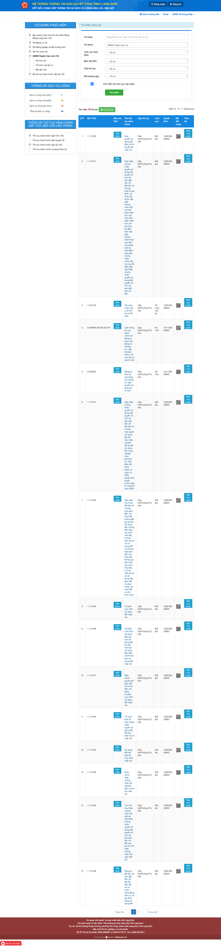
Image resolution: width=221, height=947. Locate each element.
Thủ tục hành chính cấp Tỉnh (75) (48, 135)
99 (62, 111)
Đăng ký (176, 4)
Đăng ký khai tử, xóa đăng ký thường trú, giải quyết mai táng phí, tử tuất (129, 381)
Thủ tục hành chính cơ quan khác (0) (50, 149)
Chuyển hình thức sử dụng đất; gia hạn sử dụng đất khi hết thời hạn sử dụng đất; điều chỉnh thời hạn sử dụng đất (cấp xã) (129, 646)
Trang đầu (119, 911)
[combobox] (146, 44)
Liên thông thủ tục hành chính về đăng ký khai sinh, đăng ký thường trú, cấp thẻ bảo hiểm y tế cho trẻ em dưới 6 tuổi (129, 343)
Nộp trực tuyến (188, 133)
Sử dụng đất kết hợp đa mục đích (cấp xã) (128, 755)
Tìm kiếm (114, 92)
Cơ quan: (88, 44)
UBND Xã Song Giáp (182, 14)
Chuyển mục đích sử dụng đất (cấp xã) (128, 611)
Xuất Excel (108, 109)
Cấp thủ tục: (90, 68)
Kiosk (166, 14)
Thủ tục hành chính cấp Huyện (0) (48, 140)
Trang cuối (153, 911)
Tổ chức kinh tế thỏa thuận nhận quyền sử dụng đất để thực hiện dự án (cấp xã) (129, 727)
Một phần (117, 135)
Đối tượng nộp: (91, 76)
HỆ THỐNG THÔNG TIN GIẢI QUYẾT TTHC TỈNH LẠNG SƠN (74, 4)
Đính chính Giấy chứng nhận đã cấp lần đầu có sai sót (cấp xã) (129, 783)
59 (62, 105)
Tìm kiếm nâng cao (91, 25)
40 (62, 100)
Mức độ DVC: (90, 61)
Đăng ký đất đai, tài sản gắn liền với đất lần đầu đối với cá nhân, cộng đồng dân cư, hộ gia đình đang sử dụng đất (129, 887)
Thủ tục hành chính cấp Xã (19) (47, 144)
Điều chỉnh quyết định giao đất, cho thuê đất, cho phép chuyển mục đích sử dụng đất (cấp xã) (129, 690)
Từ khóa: (88, 37)
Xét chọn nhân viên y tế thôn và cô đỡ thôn (129, 310)
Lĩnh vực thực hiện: (91, 53)
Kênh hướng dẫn (150, 14)
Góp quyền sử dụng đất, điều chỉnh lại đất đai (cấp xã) (129, 143)
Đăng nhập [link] (159, 4)
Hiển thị (172, 108)
